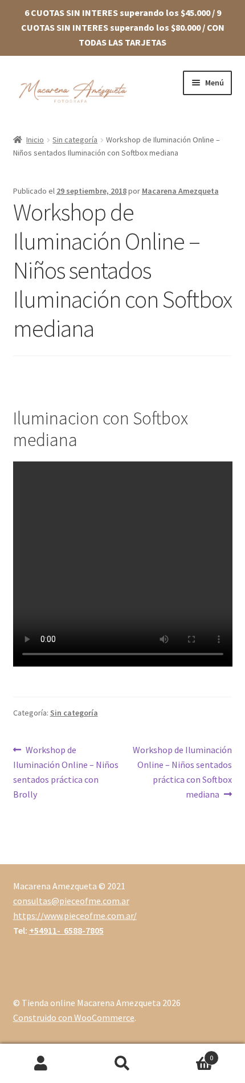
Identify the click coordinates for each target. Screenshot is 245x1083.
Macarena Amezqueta (180, 191)
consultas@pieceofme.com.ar (71, 900)
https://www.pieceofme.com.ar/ (75, 915)
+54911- (66, 930)
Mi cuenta (40, 1063)
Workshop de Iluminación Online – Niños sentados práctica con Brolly (66, 771)
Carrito (189, 1053)
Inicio (35, 139)
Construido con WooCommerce (73, 1017)
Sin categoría (74, 139)
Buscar (122, 1063)
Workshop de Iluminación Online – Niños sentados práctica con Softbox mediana (182, 771)
